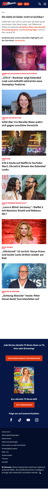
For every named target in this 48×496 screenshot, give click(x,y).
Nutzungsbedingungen (10, 435)
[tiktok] (19, 420)
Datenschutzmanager (10, 442)
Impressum (6, 432)
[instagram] (36, 420)
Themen (5, 458)
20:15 (26, 4)
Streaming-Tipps (30, 30)
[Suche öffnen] (39, 4)
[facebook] (11, 420)
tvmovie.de (20, 40)
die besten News (26, 27)
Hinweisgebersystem (9, 448)
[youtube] (28, 420)
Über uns (5, 452)
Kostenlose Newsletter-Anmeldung (24, 358)
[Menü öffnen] (45, 4)
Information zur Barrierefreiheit (14, 445)
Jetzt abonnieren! (24, 405)
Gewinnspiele (7, 455)
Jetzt (20, 4)
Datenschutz (6, 438)
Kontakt (5, 462)
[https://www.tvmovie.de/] (9, 4)
